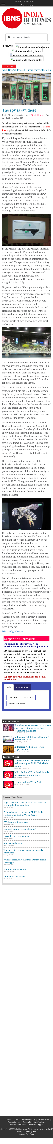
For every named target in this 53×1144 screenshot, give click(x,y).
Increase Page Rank (26, 1134)
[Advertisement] (26, 999)
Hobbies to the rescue (14, 876)
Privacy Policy (43, 1120)
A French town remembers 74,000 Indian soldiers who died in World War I (24, 813)
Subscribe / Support (36, 1124)
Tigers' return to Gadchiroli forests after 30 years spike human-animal (25, 803)
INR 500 (13, 697)
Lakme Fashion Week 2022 (27, 782)
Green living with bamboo (16, 836)
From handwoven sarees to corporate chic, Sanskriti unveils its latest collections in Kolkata (32, 728)
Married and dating (13, 843)
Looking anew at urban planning (20, 829)
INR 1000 (28, 697)
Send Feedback (40, 1122)
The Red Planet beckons (15, 869)
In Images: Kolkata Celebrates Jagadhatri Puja (29, 748)
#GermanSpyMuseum (12, 631)
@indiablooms (37, 115)
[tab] (9, 687)
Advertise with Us (28, 1120)
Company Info (30, 1131)
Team (16, 1120)
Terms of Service (14, 1122)
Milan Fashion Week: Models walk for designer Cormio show (31, 773)
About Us (7, 1120)
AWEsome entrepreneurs (16, 821)
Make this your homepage (25, 5)
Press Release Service (18, 1124)
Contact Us (27, 1122)
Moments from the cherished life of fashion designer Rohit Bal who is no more (31, 763)
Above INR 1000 (17, 703)
